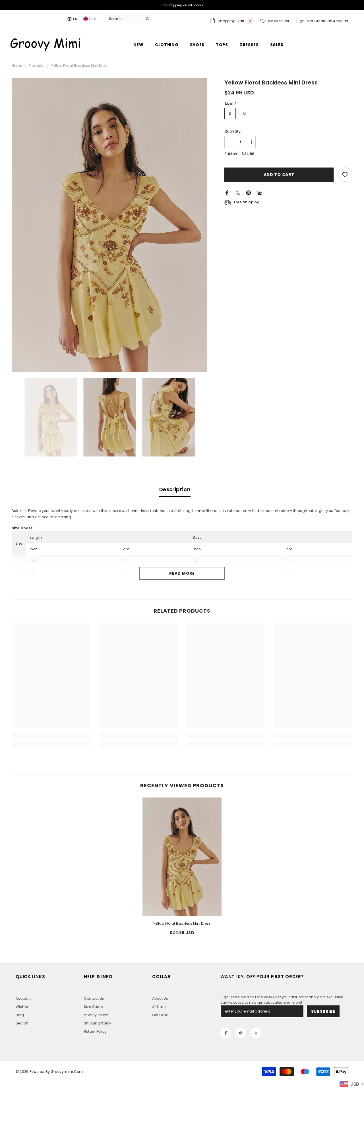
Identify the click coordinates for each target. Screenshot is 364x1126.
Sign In (303, 20)
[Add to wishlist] (345, 175)
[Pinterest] (248, 192)
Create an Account (331, 20)
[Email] (259, 192)
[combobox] (124, 19)
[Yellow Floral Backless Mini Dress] (182, 857)
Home (17, 65)
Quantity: (233, 131)
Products (37, 65)
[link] (51, 735)
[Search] (129, 19)
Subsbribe (323, 1011)
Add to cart (279, 174)
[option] (110, 225)
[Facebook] (226, 192)
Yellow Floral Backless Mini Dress (182, 923)
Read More (182, 573)
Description (175, 489)
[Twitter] (237, 192)
